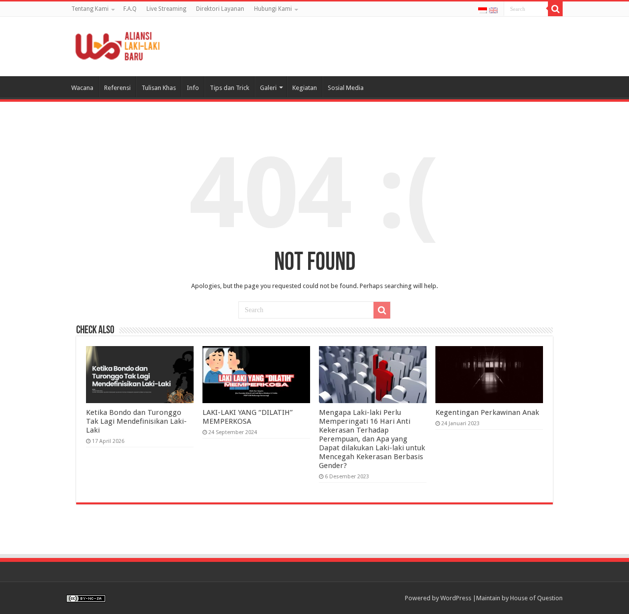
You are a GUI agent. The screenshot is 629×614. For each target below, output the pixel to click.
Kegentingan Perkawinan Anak (487, 412)
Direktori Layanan (220, 8)
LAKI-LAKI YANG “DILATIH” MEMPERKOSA (247, 417)
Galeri (268, 87)
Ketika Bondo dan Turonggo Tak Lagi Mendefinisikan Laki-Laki (136, 421)
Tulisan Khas (159, 87)
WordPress (455, 598)
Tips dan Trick (229, 87)
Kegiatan (304, 87)
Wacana (82, 87)
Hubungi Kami (273, 8)
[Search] (555, 8)
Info (193, 87)
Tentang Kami (90, 8)
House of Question (536, 598)
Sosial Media (346, 87)
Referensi (117, 87)
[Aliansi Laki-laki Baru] (120, 45)
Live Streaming (166, 8)
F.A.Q (130, 8)
